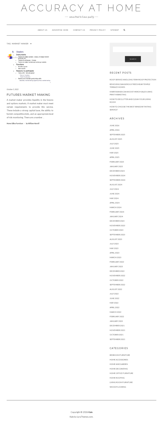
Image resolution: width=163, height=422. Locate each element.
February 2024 (117, 212)
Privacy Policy (98, 30)
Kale (90, 412)
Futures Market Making (28, 95)
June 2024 (114, 193)
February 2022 (117, 316)
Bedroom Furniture (120, 355)
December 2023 (117, 221)
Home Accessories (119, 359)
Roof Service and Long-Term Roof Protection (133, 79)
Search (133, 59)
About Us (42, 30)
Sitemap (114, 30)
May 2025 (114, 152)
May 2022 (114, 303)
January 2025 (116, 166)
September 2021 (117, 339)
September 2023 (117, 234)
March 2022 (115, 312)
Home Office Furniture (15, 123)
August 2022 (116, 289)
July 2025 (114, 143)
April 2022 (114, 307)
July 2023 (114, 243)
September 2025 (117, 134)
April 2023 (114, 253)
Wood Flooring (118, 387)
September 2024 (117, 180)
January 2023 (116, 266)
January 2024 (116, 216)
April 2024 (114, 203)
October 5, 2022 (12, 89)
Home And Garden (119, 364)
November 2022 (117, 275)
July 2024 (114, 189)
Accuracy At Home (81, 8)
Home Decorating (119, 369)
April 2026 (114, 130)
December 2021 (117, 325)
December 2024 (117, 171)
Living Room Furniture (121, 382)
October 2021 (116, 334)
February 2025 (117, 162)
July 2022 (114, 293)
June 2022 (114, 298)
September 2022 (117, 284)
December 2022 (117, 271)
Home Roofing (117, 378)
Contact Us (79, 30)
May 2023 (114, 248)
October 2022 (116, 280)
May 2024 (114, 198)
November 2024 (117, 175)
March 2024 (115, 207)
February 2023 (117, 262)
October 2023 (116, 230)
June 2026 (114, 125)
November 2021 (117, 330)
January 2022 (116, 321)
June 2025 (114, 148)
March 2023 (115, 257)
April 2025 (114, 157)
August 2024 (116, 184)
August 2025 (116, 139)
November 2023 (117, 225)
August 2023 (116, 239)
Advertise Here (60, 30)
